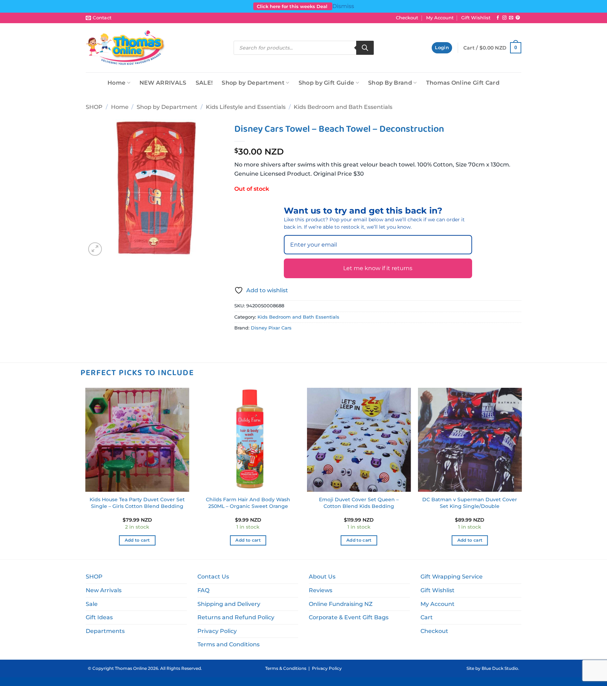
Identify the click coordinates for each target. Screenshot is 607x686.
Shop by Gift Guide (326, 82)
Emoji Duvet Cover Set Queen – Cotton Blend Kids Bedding (359, 502)
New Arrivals (104, 590)
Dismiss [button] (343, 6)
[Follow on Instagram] (504, 17)
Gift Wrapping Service (451, 576)
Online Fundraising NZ (341, 604)
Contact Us (213, 576)
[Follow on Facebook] (498, 17)
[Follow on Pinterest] (518, 17)
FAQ (203, 590)
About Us (322, 576)
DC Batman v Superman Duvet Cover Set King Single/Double (469, 502)
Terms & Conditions (285, 668)
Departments (105, 631)
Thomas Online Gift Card (463, 82)
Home (116, 82)
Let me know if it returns (377, 268)
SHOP (94, 107)
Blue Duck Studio (500, 668)
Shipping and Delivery (228, 604)
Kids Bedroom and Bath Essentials (343, 107)
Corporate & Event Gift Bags (349, 617)
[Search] (365, 48)
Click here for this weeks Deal (293, 6)
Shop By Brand (390, 82)
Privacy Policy (217, 631)
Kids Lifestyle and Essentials (246, 107)
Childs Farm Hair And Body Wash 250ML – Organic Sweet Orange (248, 502)
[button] (442, 48)
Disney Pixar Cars (271, 328)
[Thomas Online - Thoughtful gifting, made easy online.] (125, 48)
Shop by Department (253, 82)
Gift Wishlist (475, 17)
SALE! (204, 82)
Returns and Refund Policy (235, 617)
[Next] (521, 472)
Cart (426, 617)
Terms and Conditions (228, 644)
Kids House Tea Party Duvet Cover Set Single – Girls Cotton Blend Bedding (137, 502)
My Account (439, 17)
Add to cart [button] (137, 540)
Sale (92, 604)
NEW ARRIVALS (163, 82)
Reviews (320, 590)
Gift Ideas (99, 617)
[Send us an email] (511, 17)
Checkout (407, 17)
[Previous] (85, 472)
